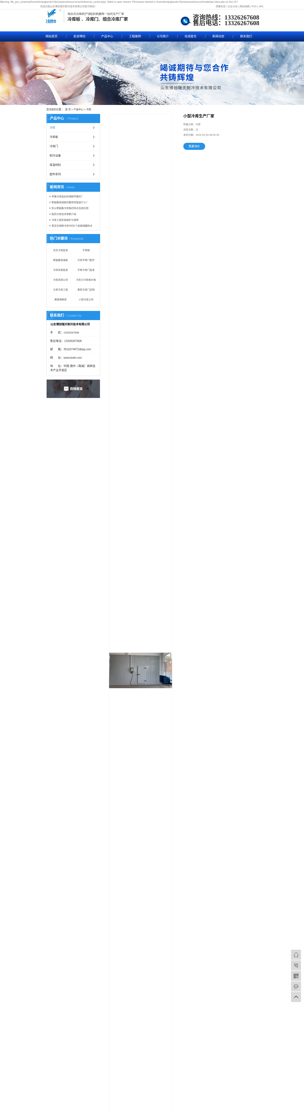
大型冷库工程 (60, 289)
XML (261, 6)
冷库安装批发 (60, 270)
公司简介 (163, 36)
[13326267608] (296, 965)
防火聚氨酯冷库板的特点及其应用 (70, 208)
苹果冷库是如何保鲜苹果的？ (68, 196)
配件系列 (55, 174)
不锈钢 (86, 250)
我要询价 (194, 146)
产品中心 (107, 36)
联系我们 (246, 36)
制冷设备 (55, 155)
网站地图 (244, 6)
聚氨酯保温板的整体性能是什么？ (70, 202)
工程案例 (135, 36)
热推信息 (221, 6)
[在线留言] (296, 986)
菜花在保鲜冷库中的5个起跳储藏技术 (72, 225)
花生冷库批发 (60, 250)
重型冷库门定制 (86, 289)
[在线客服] (296, 955)
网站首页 (52, 36)
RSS (254, 6)
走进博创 (79, 36)
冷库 (88, 109)
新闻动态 (218, 36)
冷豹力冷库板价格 (86, 279)
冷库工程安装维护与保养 (65, 220)
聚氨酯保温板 (60, 260)
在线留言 (191, 36)
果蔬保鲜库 (60, 299)
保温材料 (55, 164)
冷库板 (54, 136)
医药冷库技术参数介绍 (64, 214)
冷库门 (54, 146)
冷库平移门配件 (86, 260)
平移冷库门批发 (86, 270)
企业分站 (233, 6)
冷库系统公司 (60, 279)
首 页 (68, 109)
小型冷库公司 (86, 299)
